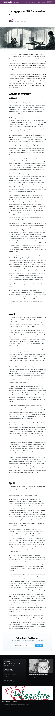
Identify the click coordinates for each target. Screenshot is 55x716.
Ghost (51, 711)
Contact (39, 2)
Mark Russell (17, 20)
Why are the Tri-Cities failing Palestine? (12, 664)
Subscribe (49, 2)
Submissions (17, 2)
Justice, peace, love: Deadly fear (10, 674)
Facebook (46, 711)
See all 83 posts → (9, 680)
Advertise (24, 2)
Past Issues (33, 2)
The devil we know (8, 669)
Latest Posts (40, 711)
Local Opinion (12, 9)
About (43, 2)
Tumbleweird (22, 20)
